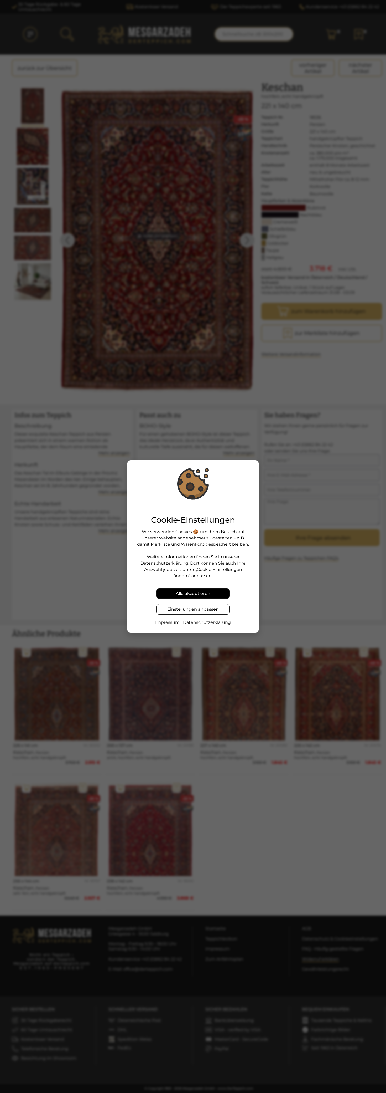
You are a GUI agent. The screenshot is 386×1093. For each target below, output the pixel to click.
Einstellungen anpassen (193, 609)
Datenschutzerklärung (207, 622)
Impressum (167, 622)
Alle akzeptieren (193, 593)
